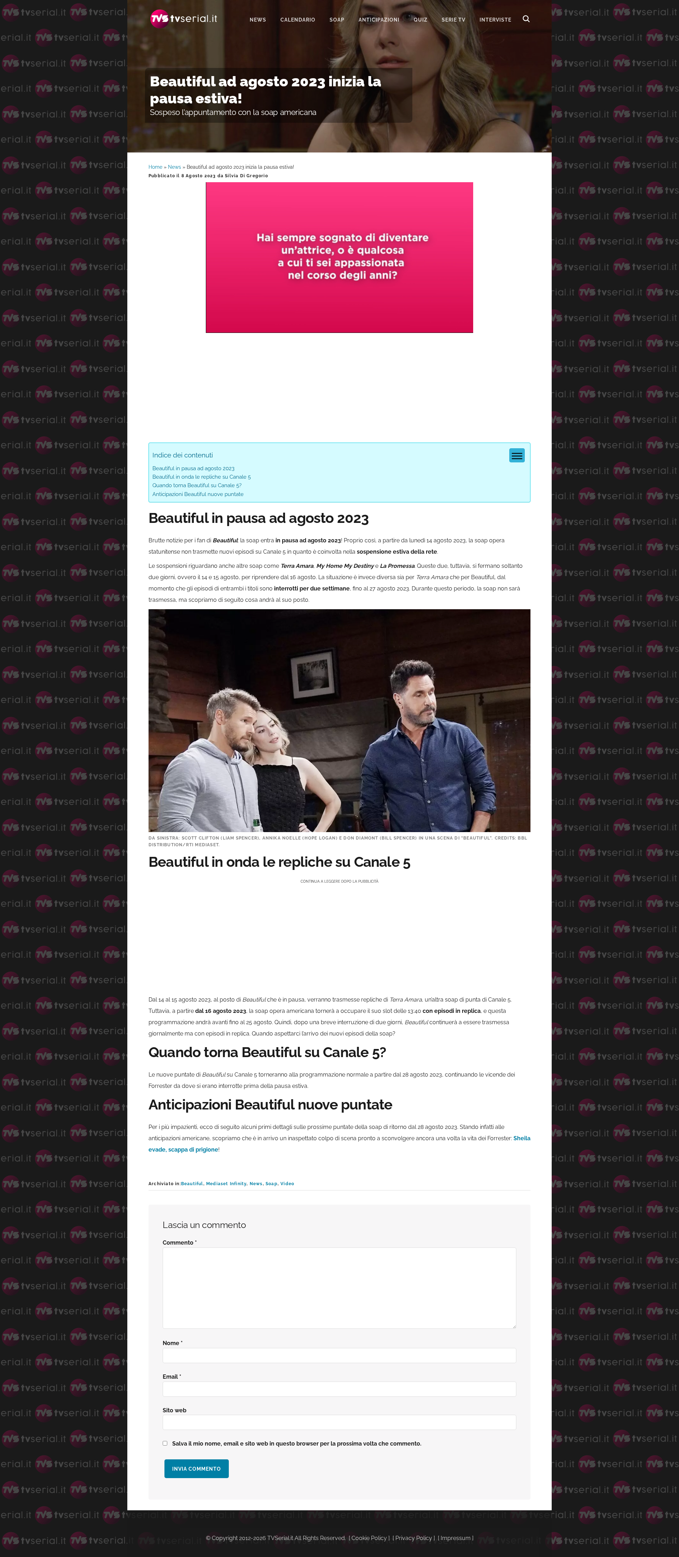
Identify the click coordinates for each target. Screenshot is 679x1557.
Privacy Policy (413, 1538)
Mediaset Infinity (226, 1183)
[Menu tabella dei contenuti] (517, 455)
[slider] (339, 327)
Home (155, 167)
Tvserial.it (184, 19)
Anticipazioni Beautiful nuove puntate (198, 494)
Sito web (174, 1410)
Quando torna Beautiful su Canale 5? (197, 485)
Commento (180, 1242)
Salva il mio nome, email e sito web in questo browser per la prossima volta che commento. (297, 1443)
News (174, 167)
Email (172, 1376)
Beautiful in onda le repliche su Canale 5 (201, 477)
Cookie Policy (369, 1538)
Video (287, 1183)
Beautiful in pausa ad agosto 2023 (193, 468)
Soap (272, 1183)
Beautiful (192, 1183)
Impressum (456, 1538)
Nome (173, 1343)
